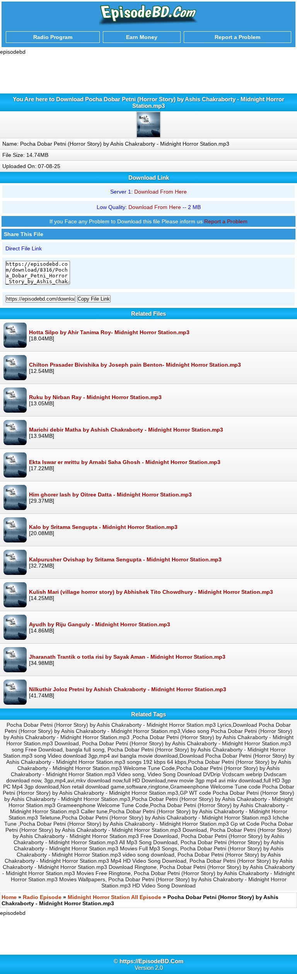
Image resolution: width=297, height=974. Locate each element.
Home (9, 897)
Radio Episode (42, 897)
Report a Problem (226, 221)
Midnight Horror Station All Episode (114, 897)
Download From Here (160, 192)
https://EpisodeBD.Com (151, 961)
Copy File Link (94, 299)
